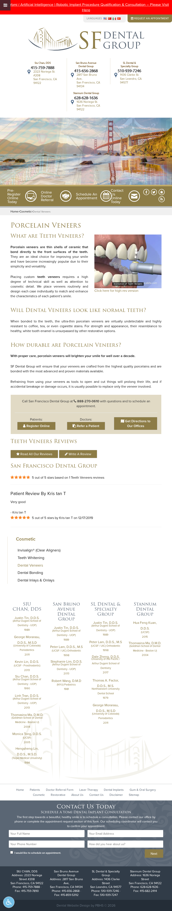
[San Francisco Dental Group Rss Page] (162, 199)
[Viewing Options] (8, 902)
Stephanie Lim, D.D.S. (66, 661)
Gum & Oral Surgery (143, 790)
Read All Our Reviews (36, 454)
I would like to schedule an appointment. (37, 853)
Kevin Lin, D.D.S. (27, 661)
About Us (77, 795)
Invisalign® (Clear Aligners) (39, 550)
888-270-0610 (88, 401)
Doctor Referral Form (59, 790)
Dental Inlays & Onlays (36, 580)
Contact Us (96, 795)
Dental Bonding (30, 572)
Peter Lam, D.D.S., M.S (66, 646)
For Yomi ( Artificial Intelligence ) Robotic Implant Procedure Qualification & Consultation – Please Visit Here (86, 7)
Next (154, 853)
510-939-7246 (129, 71)
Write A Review (79, 454)
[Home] (86, 39)
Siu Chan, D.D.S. (27, 676)
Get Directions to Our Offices (137, 423)
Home (14, 211)
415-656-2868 (86, 71)
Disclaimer (116, 795)
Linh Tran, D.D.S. (27, 695)
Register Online (38, 426)
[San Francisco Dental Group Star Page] (162, 192)
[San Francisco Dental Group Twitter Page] (154, 192)
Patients (35, 790)
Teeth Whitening (31, 557)
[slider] (128, 285)
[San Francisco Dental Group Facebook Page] (146, 192)
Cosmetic (25, 211)
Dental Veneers (30, 565)
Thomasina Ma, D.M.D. (27, 714)
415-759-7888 (42, 67)
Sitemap (134, 795)
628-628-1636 (86, 98)
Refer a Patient (87, 426)
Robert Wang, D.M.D (66, 680)
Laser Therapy (88, 790)
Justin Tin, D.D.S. (26, 617)
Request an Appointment (151, 18)
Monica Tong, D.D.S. (27, 733)
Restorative (58, 795)
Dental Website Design (73, 905)
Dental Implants (114, 790)
